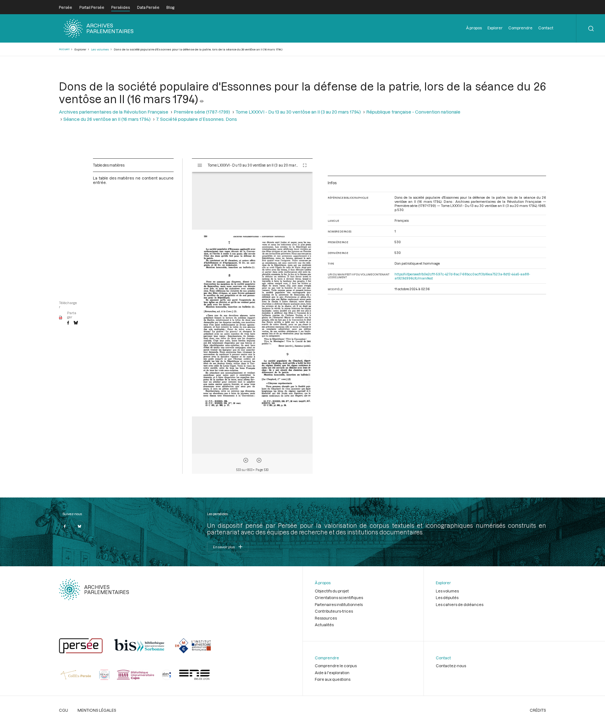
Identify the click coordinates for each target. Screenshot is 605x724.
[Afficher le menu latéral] (199, 165)
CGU (63, 710)
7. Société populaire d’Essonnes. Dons (196, 119)
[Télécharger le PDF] (60, 318)
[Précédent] (245, 460)
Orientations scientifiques (339, 597)
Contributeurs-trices (334, 611)
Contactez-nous (451, 665)
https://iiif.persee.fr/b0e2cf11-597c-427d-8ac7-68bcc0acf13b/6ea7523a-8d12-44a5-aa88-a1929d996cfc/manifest (462, 276)
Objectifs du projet (332, 591)
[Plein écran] (304, 165)
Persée (65, 7)
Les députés (447, 597)
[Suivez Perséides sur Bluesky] (79, 526)
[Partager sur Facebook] (68, 323)
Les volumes (100, 49)
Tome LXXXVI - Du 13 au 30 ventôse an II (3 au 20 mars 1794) (298, 112)
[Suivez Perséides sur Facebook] (64, 526)
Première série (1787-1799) (202, 112)
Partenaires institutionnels (339, 604)
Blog (170, 7)
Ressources (326, 618)
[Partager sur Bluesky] (76, 323)
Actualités (324, 624)
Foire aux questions (332, 679)
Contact (545, 28)
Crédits (538, 710)
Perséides (120, 7)
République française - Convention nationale (413, 112)
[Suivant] (259, 460)
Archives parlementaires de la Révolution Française (113, 112)
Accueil (64, 49)
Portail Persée (91, 7)
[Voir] (202, 98)
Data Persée (148, 7)
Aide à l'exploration (332, 672)
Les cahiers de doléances (459, 604)
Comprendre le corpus (336, 665)
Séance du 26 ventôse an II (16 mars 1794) (107, 119)
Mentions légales (97, 710)
